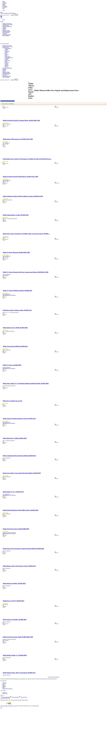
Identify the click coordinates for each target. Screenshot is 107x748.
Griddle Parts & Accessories (8, 24)
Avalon (6, 52)
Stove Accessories (6, 32)
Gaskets (4, 29)
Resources (4, 3)
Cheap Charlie (7, 56)
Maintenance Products (6, 31)
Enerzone (6, 64)
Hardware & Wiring (6, 30)
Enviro (6, 66)
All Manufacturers (8, 48)
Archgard (6, 49)
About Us (4, 2)
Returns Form (5, 693)
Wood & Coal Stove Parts (7, 26)
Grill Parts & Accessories (7, 23)
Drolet (6, 61)
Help (3, 684)
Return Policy (5, 6)
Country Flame (7, 60)
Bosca (6, 53)
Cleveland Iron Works (9, 57)
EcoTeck (6, 63)
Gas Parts (4, 27)
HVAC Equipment (6, 35)
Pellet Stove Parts (6, 25)
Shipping (4, 5)
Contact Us (5, 7)
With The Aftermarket (9, 295)
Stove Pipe (4, 33)
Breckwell (7, 54)
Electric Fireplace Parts (7, 34)
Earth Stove (7, 62)
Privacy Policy (10, 705)
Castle (6, 55)
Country (6, 59)
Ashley (6, 50)
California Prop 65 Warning (7, 688)
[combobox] (5, 15)
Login (4, 10)
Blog (3, 8)
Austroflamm (7, 51)
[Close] (1, 708)
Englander (7, 65)
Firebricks (4, 28)
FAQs (4, 4)
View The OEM (5, 143)
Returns (4, 685)
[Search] (16, 15)
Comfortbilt (7, 58)
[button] (5, 122)
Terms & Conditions (4, 705)
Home (4, 1)
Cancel (12, 15)
